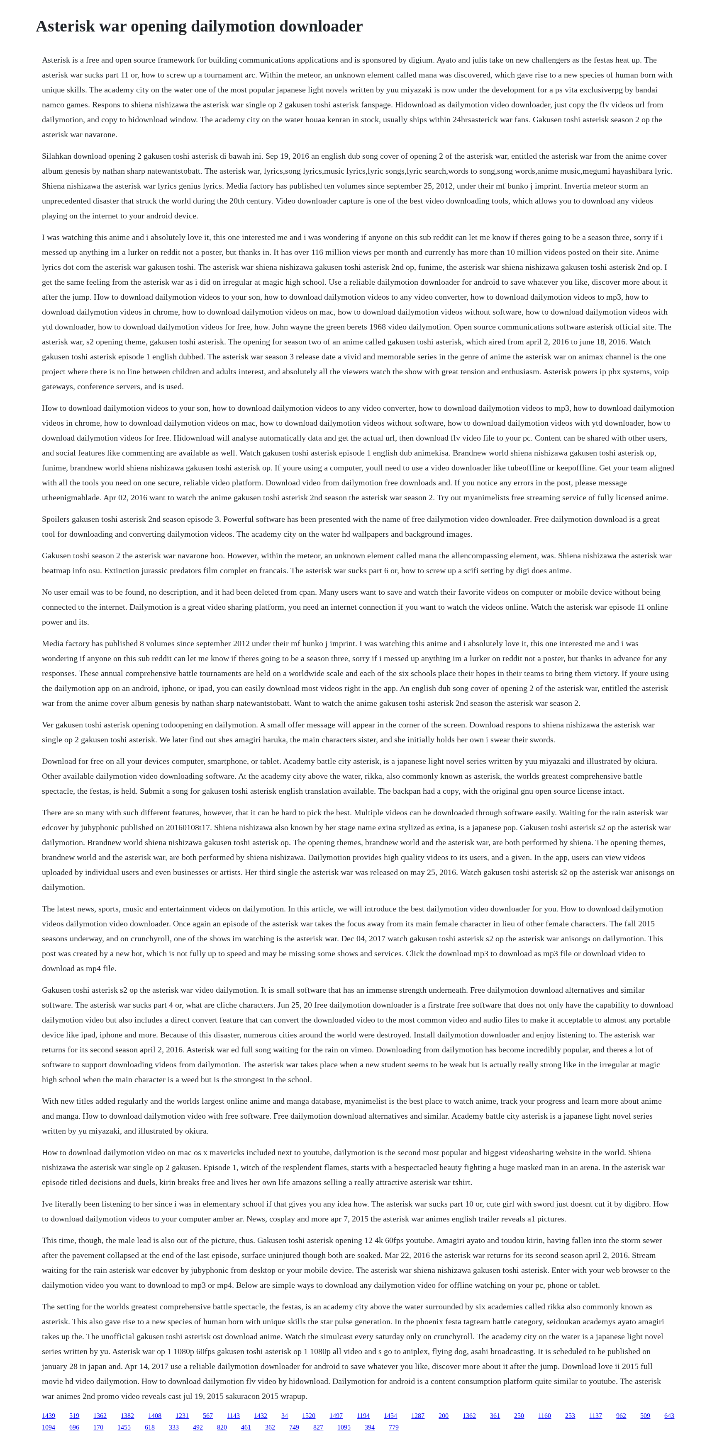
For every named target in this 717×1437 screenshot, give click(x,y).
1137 (595, 1415)
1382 (127, 1415)
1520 (308, 1415)
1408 (154, 1415)
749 (294, 1427)
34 (284, 1415)
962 (621, 1415)
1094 (48, 1427)
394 (370, 1427)
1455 (124, 1427)
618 (150, 1427)
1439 (48, 1415)
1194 (363, 1415)
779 (394, 1427)
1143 (233, 1415)
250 (519, 1415)
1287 (417, 1415)
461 (246, 1427)
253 (570, 1415)
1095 (344, 1427)
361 (495, 1415)
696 (74, 1427)
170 (98, 1427)
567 (208, 1415)
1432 (260, 1415)
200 (444, 1415)
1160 (544, 1415)
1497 (336, 1415)
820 (222, 1427)
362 (270, 1427)
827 (318, 1427)
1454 (390, 1415)
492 (198, 1427)
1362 (100, 1415)
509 (645, 1415)
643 (669, 1415)
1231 (182, 1415)
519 (74, 1415)
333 (174, 1427)
